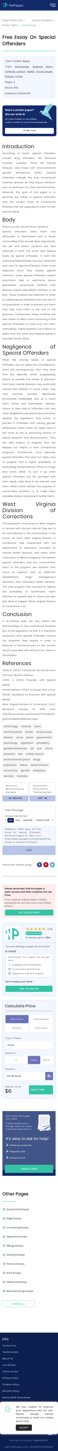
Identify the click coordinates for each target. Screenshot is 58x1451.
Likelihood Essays (16, 1282)
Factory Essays (15, 1263)
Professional (41, 1028)
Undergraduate (41, 1019)
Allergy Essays (14, 1245)
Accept (23, 1427)
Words (46, 1060)
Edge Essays (13, 1218)
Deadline (10, 1069)
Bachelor (17, 1028)
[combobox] (29, 1045)
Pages (34, 1060)
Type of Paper (13, 1038)
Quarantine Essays (17, 1209)
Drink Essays (13, 1273)
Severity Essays (15, 1254)
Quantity (10, 1053)
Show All (18, 1304)
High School (17, 1019)
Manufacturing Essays (20, 1291)
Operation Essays (16, 1236)
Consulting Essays (17, 1227)
